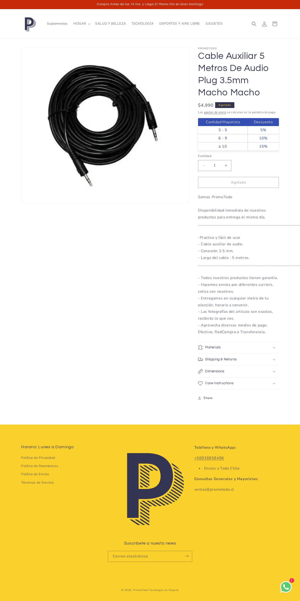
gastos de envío (215, 112)
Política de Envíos (35, 474)
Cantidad (204, 156)
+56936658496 (209, 457)
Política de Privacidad (38, 457)
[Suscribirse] (187, 556)
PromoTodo (140, 590)
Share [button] (208, 398)
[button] (81, 24)
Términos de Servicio (37, 482)
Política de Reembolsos (39, 466)
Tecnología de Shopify (164, 590)
